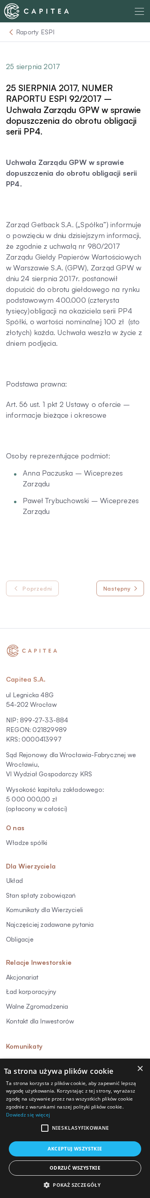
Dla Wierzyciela (31, 866)
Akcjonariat (22, 977)
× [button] (140, 1069)
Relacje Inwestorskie (39, 962)
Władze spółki (27, 843)
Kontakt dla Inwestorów (40, 1021)
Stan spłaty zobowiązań (41, 895)
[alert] (75, 1128)
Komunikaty (24, 1046)
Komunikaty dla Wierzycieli (44, 910)
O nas (15, 828)
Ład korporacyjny (31, 992)
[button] (45, 1128)
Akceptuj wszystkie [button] (75, 1148)
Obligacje (20, 939)
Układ (14, 881)
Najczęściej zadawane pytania (50, 924)
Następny (117, 588)
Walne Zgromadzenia (37, 1006)
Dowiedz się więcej (28, 1114)
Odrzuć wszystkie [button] (75, 1167)
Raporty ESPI (35, 32)
